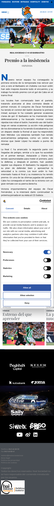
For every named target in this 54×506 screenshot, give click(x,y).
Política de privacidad (10, 460)
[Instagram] (17, 426)
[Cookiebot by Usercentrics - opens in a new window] (39, 201)
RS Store (15, 2)
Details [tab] (27, 208)
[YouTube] (20, 434)
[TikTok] (36, 426)
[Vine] (28, 434)
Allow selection (27, 295)
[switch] (47, 260)
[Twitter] (24, 426)
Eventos (45, 2)
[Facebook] (30, 426)
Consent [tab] (10, 208)
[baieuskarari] (13, 487)
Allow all (27, 288)
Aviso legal (5, 458)
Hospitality (35, 2)
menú (4, 12)
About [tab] (44, 208)
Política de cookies (9, 463)
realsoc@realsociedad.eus (12, 455)
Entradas (25, 2)
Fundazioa (6, 2)
